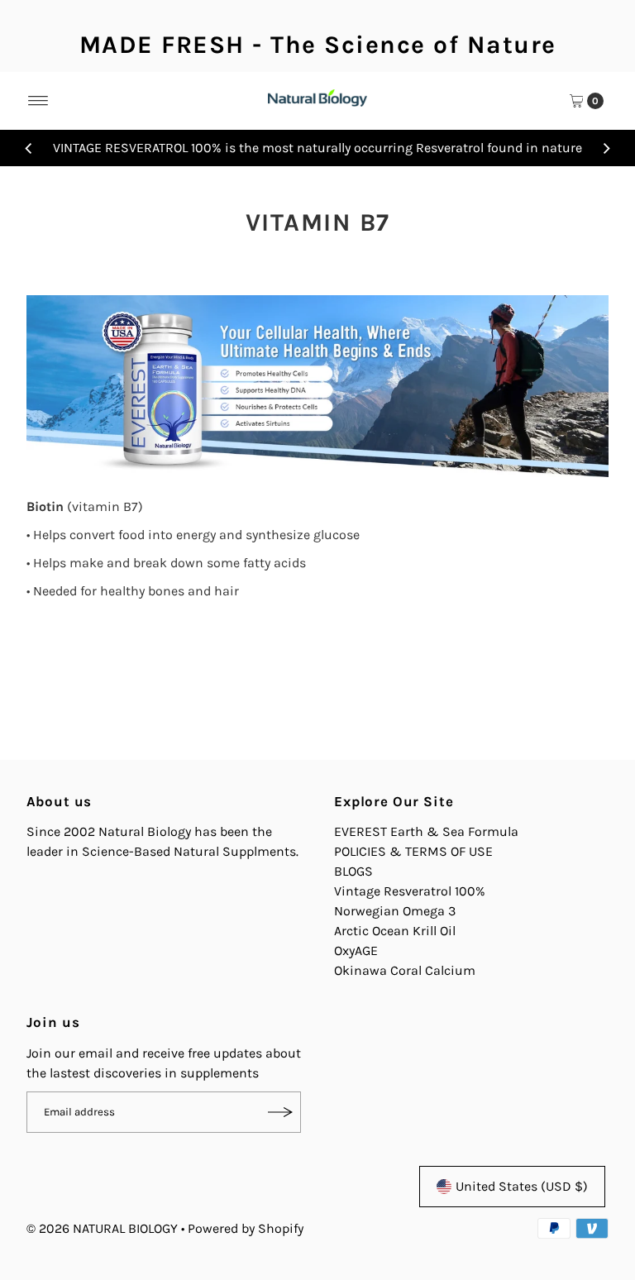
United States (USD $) (522, 1186)
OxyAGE (356, 950)
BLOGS (353, 871)
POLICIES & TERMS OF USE (413, 851)
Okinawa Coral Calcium (404, 970)
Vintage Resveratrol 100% (409, 891)
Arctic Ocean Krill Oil (395, 931)
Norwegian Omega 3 (395, 911)
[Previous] (28, 148)
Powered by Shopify (245, 1228)
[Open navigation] (38, 101)
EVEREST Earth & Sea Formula (426, 831)
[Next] (606, 148)
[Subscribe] (280, 1112)
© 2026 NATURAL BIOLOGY (103, 1228)
